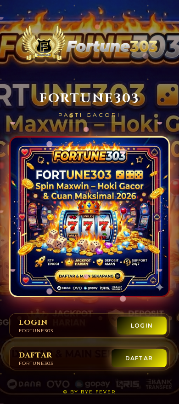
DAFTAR (139, 358)
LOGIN (142, 325)
